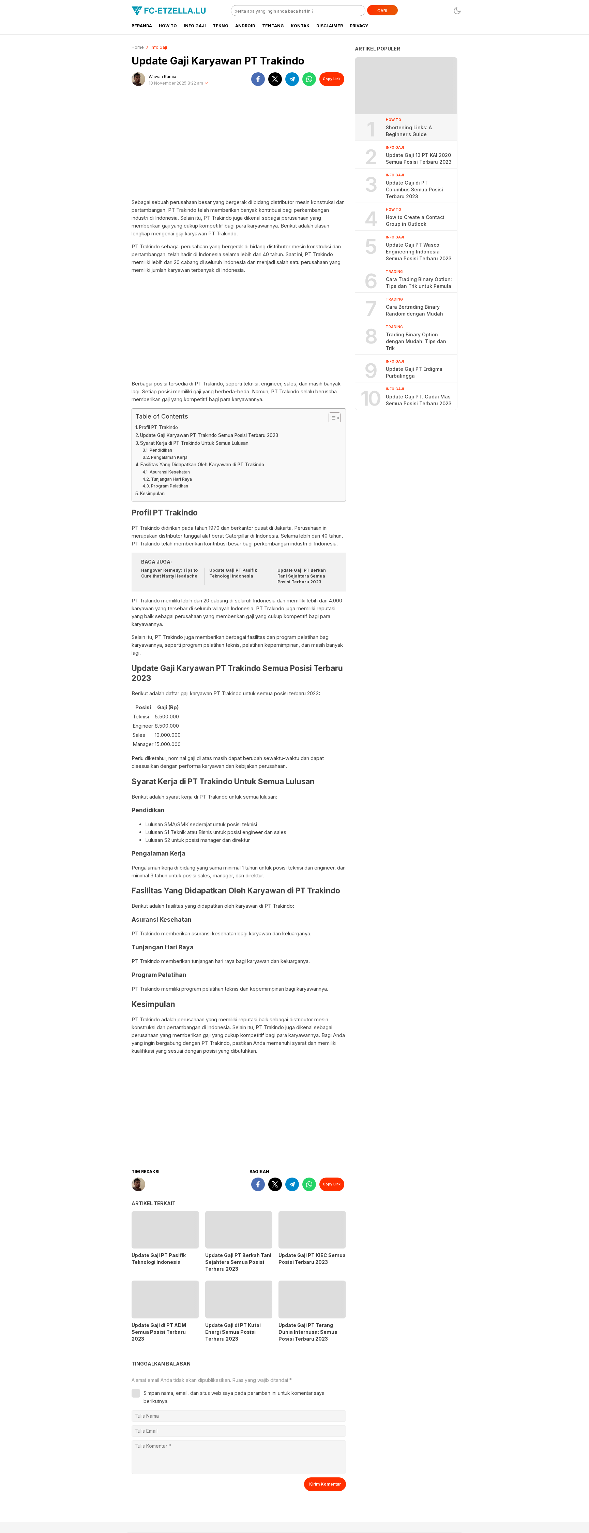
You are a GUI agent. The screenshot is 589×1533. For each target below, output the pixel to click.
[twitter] (275, 79)
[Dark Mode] (457, 10)
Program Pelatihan (169, 485)
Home (138, 47)
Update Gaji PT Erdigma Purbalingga (414, 372)
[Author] (138, 79)
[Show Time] (206, 83)
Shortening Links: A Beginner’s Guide (409, 131)
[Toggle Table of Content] (331, 418)
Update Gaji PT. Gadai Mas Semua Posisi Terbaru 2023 (419, 400)
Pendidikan (161, 450)
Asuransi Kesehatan (170, 471)
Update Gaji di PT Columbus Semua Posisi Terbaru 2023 (414, 189)
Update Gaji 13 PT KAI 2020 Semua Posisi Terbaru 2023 (419, 158)
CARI (382, 10)
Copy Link (332, 79)
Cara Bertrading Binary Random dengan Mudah (414, 310)
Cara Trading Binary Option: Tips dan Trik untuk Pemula (419, 282)
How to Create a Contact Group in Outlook (415, 220)
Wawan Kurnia (162, 76)
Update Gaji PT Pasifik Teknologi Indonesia (233, 573)
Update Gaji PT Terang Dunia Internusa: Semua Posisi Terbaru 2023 (307, 1332)
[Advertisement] (239, 145)
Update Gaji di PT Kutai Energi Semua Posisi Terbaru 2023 (233, 1332)
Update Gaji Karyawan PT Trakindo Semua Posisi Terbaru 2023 (209, 435)
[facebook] (258, 79)
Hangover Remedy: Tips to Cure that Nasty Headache (169, 573)
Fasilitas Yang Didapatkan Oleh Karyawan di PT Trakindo (202, 464)
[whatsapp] (309, 79)
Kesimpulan (152, 493)
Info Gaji (159, 47)
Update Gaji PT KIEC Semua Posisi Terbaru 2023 (312, 1258)
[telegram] (292, 79)
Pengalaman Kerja (169, 457)
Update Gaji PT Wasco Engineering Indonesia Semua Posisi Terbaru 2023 (419, 251)
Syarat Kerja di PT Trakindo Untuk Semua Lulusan (194, 443)
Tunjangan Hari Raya (171, 479)
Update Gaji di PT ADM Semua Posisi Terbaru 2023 (159, 1332)
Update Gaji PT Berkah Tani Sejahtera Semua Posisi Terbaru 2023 (301, 576)
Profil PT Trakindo (158, 427)
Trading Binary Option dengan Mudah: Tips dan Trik (416, 341)
